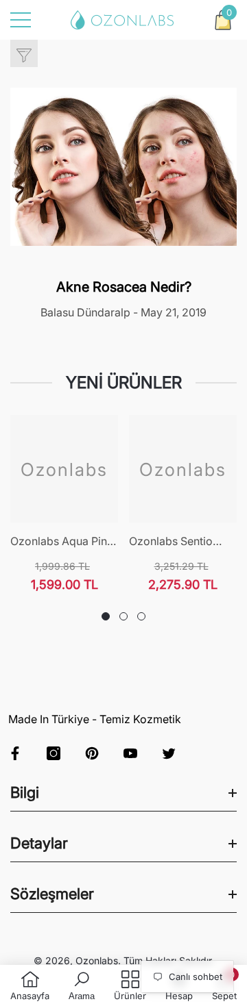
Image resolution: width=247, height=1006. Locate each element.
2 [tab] (123, 616)
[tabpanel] (64, 504)
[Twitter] (169, 753)
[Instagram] (53, 753)
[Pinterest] (92, 753)
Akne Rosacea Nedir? (123, 287)
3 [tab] (141, 616)
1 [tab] (106, 616)
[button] (223, 20)
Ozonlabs (96, 960)
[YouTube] (130, 753)
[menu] (20, 20)
